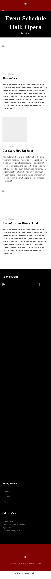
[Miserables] (14, 57)
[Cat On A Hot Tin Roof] (14, 129)
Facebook (6, 491)
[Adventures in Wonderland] (14, 202)
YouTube (6, 496)
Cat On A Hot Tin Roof (17, 150)
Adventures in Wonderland (20, 223)
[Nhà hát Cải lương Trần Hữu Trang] (25, 4)
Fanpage (5, 501)
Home (23, 33)
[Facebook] (20, 552)
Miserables (9, 78)
